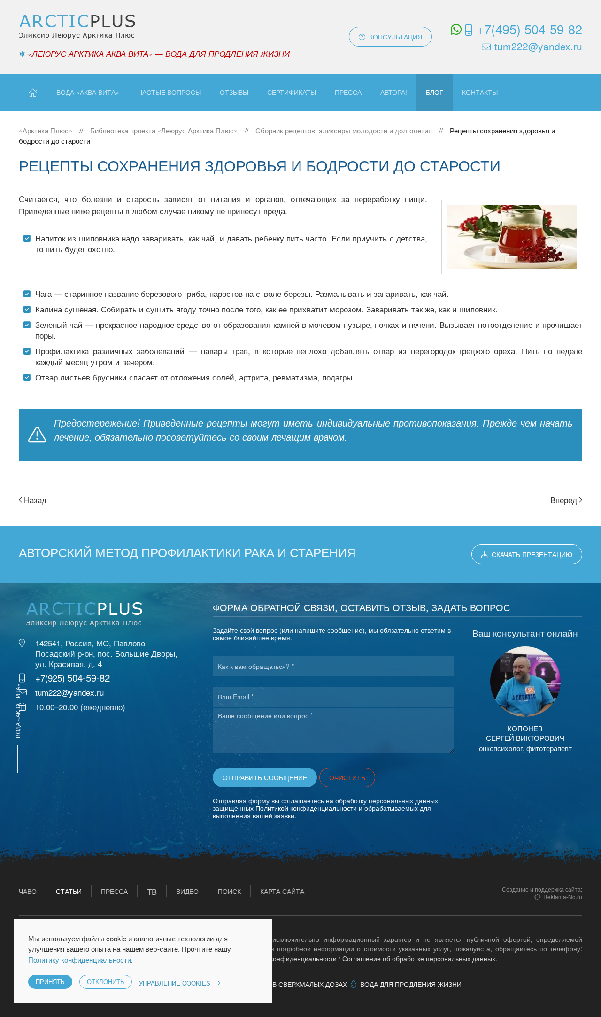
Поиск (229, 891)
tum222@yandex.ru (538, 46)
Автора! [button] (393, 92)
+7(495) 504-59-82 (529, 29)
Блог (434, 92)
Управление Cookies (174, 982)
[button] (525, 681)
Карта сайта (282, 891)
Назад (35, 499)
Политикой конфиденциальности (306, 808)
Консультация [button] (395, 36)
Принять (50, 981)
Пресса (348, 92)
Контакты (480, 92)
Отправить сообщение (265, 777)
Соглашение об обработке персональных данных (418, 958)
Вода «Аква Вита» (87, 92)
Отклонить (105, 981)
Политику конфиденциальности (79, 959)
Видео (187, 891)
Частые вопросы (169, 92)
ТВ (152, 891)
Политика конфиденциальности (288, 958)
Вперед (563, 499)
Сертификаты (291, 92)
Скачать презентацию (532, 554)
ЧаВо (28, 891)
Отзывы (234, 92)
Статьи (69, 891)
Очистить (347, 777)
